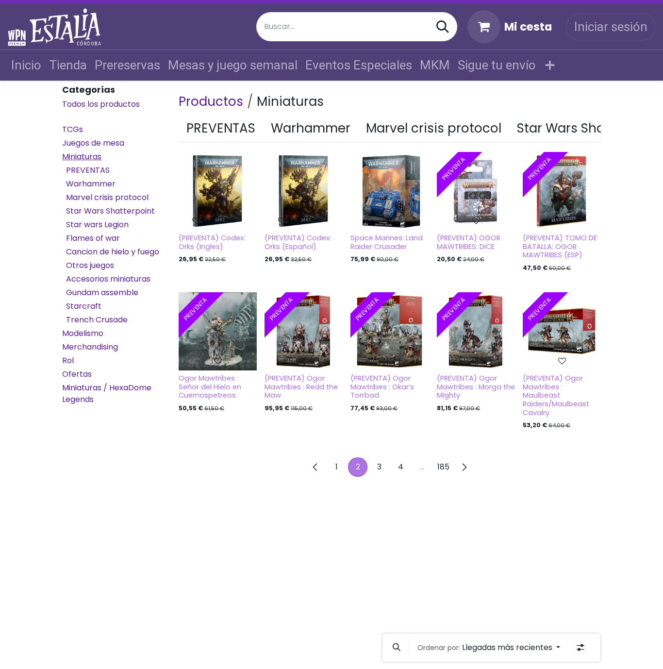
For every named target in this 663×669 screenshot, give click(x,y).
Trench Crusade (97, 320)
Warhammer (91, 184)
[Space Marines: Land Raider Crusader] (389, 191)
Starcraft (83, 306)
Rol (68, 361)
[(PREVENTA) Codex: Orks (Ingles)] (218, 191)
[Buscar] (442, 26)
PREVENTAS (88, 170)
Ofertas (77, 374)
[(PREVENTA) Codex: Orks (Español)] (304, 191)
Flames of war (93, 238)
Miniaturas (81, 157)
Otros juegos (90, 265)
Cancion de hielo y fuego (112, 252)
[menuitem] (26, 65)
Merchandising (90, 347)
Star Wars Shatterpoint (110, 211)
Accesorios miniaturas (108, 279)
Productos (211, 101)
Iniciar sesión (610, 26)
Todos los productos (101, 104)
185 (443, 466)
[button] (396, 647)
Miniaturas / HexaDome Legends (106, 394)
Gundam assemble (102, 293)
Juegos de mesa (93, 143)
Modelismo (82, 333)
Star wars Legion (97, 225)
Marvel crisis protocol (107, 197)
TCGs (72, 129)
